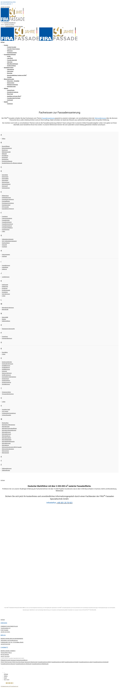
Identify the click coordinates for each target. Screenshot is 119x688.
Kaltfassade (5, 284)
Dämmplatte (5, 180)
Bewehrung (5, 150)
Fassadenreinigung (7, 222)
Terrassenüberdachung (8, 394)
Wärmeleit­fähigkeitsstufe (8, 441)
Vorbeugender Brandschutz (9, 413)
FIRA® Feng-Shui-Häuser (18, 662)
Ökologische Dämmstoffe (8, 328)
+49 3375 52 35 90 (5, 644)
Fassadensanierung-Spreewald (100, 662)
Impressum (13, 660)
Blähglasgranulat (6, 152)
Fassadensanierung (48, 118)
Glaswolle (4, 244)
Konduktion (5, 292)
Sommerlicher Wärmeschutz (9, 376)
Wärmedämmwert (6, 434)
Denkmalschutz (6, 188)
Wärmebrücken (6, 426)
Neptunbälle (5, 317)
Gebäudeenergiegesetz (7, 239)
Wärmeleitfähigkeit (6, 439)
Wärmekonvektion (6, 437)
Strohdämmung (6, 384)
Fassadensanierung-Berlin (44, 662)
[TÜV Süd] (6, 521)
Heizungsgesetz (6, 254)
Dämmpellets (5, 178)
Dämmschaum (5, 182)
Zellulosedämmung (6, 468)
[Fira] (6, 577)
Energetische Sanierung (8, 199)
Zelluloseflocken (6, 470)
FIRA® (2, 662)
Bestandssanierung (7, 148)
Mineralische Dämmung (8, 307)
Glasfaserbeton (6, 243)
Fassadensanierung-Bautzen (8, 663)
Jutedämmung (5, 277)
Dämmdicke (5, 174)
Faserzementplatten (7, 218)
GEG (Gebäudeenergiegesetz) (9, 241)
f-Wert (3, 231)
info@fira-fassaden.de (9, 22)
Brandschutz (5, 159)
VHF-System (5, 411)
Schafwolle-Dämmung (7, 363)
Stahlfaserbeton (6, 380)
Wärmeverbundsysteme (8, 449)
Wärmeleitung (5, 445)
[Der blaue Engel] (6, 599)
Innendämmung (6, 265)
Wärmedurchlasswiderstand (9, 430)
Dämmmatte (5, 176)
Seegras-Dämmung (7, 373)
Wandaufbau (5, 423)
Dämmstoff (5, 186)
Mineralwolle (5, 309)
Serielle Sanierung (6, 375)
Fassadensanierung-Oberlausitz (23, 663)
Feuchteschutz (5, 229)
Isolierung (4, 269)
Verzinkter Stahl (6, 409)
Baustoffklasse (6, 146)
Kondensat (4, 288)
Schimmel (4, 371)
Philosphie (3, 660)
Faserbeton (5, 216)
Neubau (4, 319)
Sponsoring (28, 662)
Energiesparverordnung (8, 203)
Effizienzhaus (5, 195)
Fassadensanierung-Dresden (71, 662)
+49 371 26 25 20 (5, 656)
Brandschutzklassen (7, 161)
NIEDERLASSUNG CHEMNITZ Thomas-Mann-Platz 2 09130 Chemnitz (8, 652)
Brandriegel (5, 157)
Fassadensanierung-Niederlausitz (40, 663)
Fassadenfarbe (6, 220)
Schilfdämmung (6, 369)
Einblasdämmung (6, 197)
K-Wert (3, 296)
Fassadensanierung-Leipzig (86, 662)
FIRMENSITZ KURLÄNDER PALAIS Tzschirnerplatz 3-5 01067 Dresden (9, 628)
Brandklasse (5, 155)
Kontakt (8, 660)
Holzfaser (4, 256)
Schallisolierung (6, 367)
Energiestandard (6, 205)
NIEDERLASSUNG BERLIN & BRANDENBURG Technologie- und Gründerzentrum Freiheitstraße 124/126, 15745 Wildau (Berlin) (12, 640)
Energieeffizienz (6, 201)
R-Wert (3, 354)
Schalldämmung (6, 365)
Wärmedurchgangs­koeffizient (9, 428)
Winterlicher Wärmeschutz (8, 424)
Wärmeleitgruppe (6, 443)
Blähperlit (4, 153)
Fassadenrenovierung (7, 224)
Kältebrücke (5, 286)
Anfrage (2, 42)
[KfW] (6, 544)
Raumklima (5, 352)
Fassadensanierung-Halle (57, 662)
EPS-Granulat (5, 207)
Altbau (3, 138)
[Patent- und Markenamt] (6, 555)
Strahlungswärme (6, 382)
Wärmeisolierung (6, 436)
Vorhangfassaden (6, 415)
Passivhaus (5, 336)
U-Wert (3, 401)
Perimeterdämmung (7, 338)
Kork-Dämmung (6, 294)
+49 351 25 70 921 (5, 7)
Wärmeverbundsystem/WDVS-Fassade (11, 447)
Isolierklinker (5, 267)
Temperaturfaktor (6, 392)
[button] (61, 680)
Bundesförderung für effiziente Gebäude (12, 163)
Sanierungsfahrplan (7, 362)
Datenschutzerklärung (21, 660)
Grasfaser (4, 246)
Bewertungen (34, 662)
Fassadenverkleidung (7, 227)
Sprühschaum (5, 378)
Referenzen (59, 490)
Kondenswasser (6, 290)
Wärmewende (5, 452)
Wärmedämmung (100, 118)
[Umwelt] (6, 533)
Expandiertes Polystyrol (8, 208)
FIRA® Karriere (8, 662)
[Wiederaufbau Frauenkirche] (6, 566)
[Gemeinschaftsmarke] (6, 588)
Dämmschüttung (6, 184)
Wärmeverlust (5, 450)
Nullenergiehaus (6, 321)
